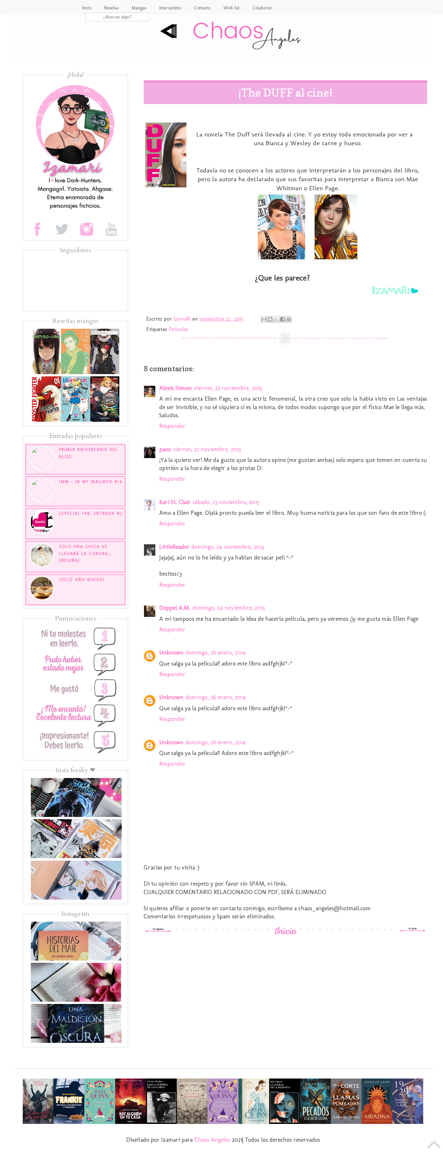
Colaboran (262, 8)
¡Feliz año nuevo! (82, 579)
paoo (165, 449)
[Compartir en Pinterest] (288, 319)
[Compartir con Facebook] (282, 319)
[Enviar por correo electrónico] (264, 319)
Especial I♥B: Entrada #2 (91, 513)
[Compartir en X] (276, 319)
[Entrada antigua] (412, 930)
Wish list (231, 8)
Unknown (171, 652)
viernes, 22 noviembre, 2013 (228, 388)
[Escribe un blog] (270, 319)
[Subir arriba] (434, 1146)
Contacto (202, 8)
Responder (172, 426)
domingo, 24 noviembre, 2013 (227, 546)
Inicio (86, 8)
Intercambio (170, 8)
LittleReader (174, 546)
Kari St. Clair (175, 502)
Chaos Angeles (212, 1139)
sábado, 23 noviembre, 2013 (226, 502)
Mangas (139, 8)
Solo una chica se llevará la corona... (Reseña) (86, 553)
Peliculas (178, 329)
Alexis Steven (175, 388)
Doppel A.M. (174, 607)
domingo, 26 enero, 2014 (216, 652)
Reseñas (111, 8)
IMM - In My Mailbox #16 (91, 481)
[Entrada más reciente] (158, 930)
